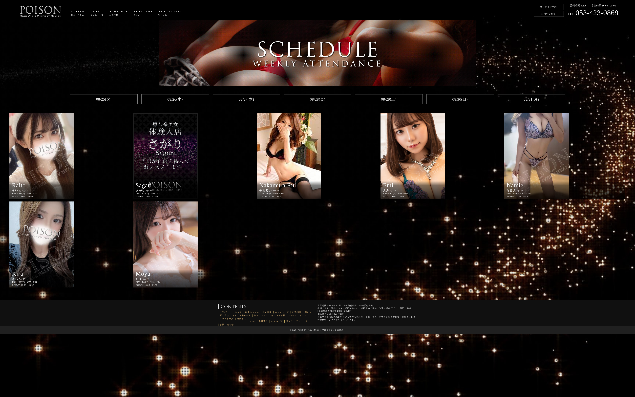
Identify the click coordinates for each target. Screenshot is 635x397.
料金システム (252, 312)
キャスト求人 (227, 319)
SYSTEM (78, 13)
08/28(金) (317, 99)
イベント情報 (278, 315)
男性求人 (241, 319)
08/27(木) (246, 99)
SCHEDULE (118, 13)
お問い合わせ (548, 14)
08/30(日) (460, 99)
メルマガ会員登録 (258, 321)
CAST (97, 13)
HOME (223, 312)
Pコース (293, 315)
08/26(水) (175, 99)
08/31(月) (531, 99)
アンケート (302, 321)
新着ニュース (261, 315)
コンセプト (236, 312)
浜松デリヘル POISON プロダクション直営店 (321, 330)
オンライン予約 (548, 7)
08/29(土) (388, 99)
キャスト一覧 (282, 312)
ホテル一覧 (277, 321)
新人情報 (267, 312)
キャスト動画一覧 (241, 315)
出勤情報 (296, 312)
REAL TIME (143, 13)
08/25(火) (103, 99)
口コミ (303, 315)
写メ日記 (224, 315)
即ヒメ (308, 312)
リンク (289, 321)
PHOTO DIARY (170, 13)
